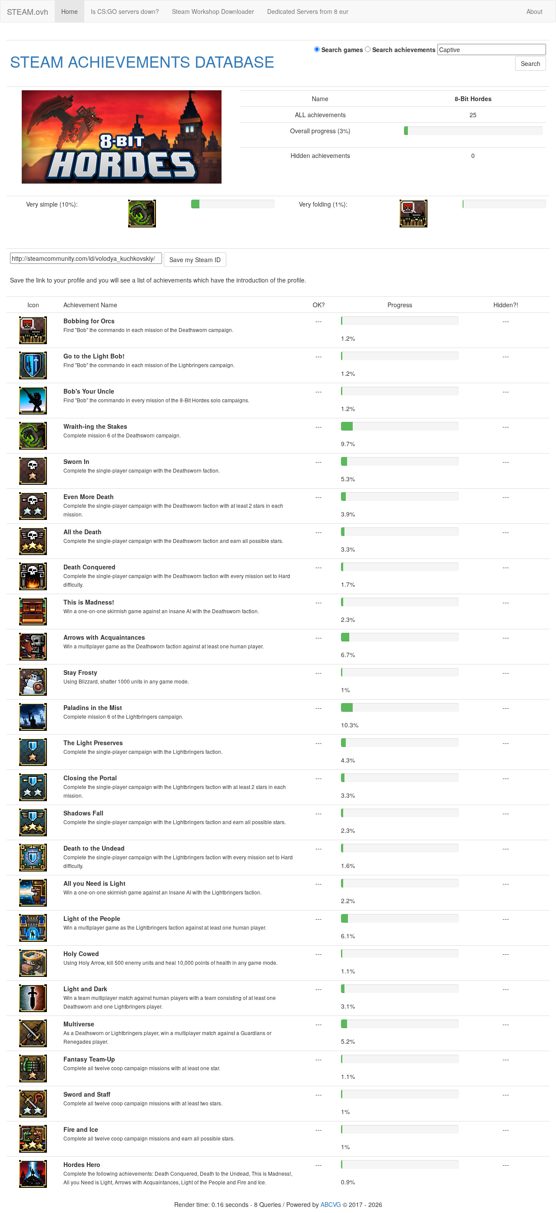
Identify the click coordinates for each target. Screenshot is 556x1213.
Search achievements (403, 49)
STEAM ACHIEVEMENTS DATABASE (142, 61)
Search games (341, 49)
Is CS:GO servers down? (125, 11)
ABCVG (331, 1204)
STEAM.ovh (27, 11)
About (534, 11)
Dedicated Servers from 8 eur (307, 11)
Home (69, 11)
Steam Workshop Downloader (213, 11)
